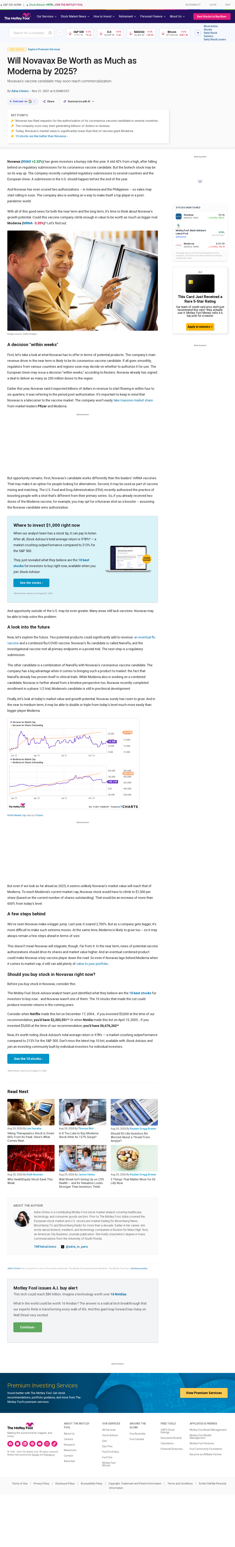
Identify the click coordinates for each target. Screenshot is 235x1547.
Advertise (69, 1461)
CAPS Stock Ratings (168, 1431)
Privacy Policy (41, 1483)
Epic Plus (107, 1446)
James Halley (86, 1174)
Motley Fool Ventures (202, 1443)
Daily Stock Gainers (210, 34)
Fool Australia (137, 1433)
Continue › (27, 1327)
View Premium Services (204, 1393)
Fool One (107, 1457)
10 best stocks (140, 993)
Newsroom (70, 1450)
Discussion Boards (171, 1437)
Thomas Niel (85, 1128)
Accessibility (192, 4)
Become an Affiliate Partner (206, 1454)
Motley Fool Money (108, 1464)
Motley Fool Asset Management (208, 1429)
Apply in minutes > (200, 326)
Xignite (35, 1454)
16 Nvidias (118, 1294)
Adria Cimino (20, 91)
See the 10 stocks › (28, 1059)
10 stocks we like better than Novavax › (41, 136)
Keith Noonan (35, 1174)
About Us (69, 1433)
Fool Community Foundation (206, 1448)
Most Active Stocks (211, 28)
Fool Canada (137, 1439)
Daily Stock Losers (215, 39)
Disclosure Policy (65, 1483)
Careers (68, 1439)
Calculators (167, 1443)
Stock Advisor (110, 1435)
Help (227, 4)
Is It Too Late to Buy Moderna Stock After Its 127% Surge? (78, 1135)
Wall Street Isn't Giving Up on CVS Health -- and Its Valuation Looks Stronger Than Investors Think (81, 1183)
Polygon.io (49, 1454)
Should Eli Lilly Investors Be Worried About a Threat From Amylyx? (130, 1137)
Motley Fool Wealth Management (201, 1436)
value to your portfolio (92, 964)
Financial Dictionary (172, 1448)
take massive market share (133, 400)
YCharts (39, 815)
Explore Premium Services (44, 49)
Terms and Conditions (180, 1483)
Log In (212, 4)
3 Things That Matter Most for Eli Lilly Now (133, 1181)
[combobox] (31, 33)
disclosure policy (139, 1268)
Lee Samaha (34, 1128)
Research (69, 1444)
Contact (68, 1455)
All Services (109, 1429)
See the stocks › (31, 583)
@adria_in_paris (77, 1246)
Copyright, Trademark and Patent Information (135, 1483)
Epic (104, 1440)
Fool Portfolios (110, 1451)
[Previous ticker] (60, 33)
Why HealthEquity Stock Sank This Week (30, 1181)
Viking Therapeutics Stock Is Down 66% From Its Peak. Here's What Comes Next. (30, 1137)
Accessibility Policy (91, 1483)
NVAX (26, 161)
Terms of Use (20, 1483)
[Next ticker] (198, 33)
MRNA (28, 223)
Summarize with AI (79, 101)
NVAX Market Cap (16, 815)
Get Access (181, 237)
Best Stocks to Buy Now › (212, 16)
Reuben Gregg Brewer (143, 1128)
